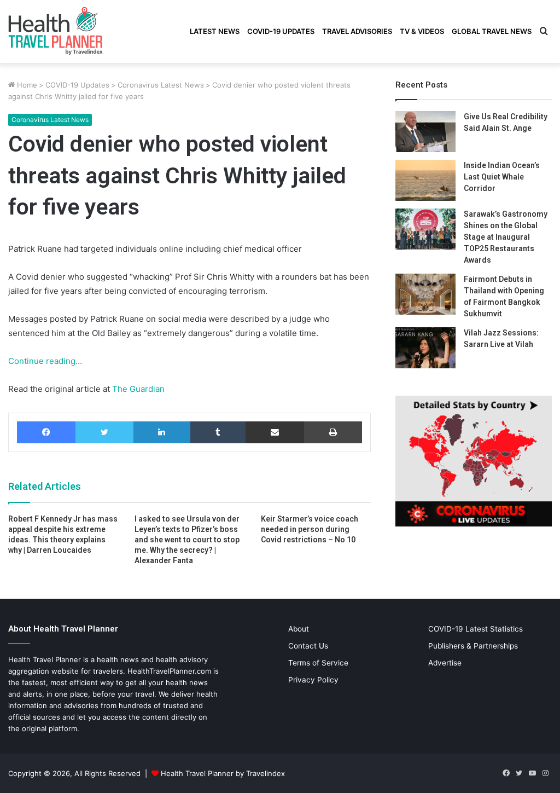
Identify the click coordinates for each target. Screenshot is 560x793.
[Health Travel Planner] (82, 30)
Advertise (445, 662)
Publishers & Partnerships (473, 645)
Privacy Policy (313, 679)
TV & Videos (422, 31)
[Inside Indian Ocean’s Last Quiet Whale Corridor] (425, 180)
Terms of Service (318, 662)
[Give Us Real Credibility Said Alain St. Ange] (425, 131)
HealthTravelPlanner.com (169, 671)
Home (26, 84)
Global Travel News (492, 31)
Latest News (215, 31)
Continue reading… (45, 361)
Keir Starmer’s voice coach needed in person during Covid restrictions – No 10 (309, 529)
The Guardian (137, 389)
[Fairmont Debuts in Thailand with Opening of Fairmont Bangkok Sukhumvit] (425, 294)
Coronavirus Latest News (161, 84)
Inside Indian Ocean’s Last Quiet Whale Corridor (502, 177)
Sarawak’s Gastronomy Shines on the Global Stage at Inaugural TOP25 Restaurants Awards (505, 237)
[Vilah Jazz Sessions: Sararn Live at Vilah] (425, 347)
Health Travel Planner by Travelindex (223, 773)
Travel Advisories (357, 31)
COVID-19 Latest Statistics (475, 628)
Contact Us (308, 645)
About (298, 628)
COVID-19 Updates (280, 31)
